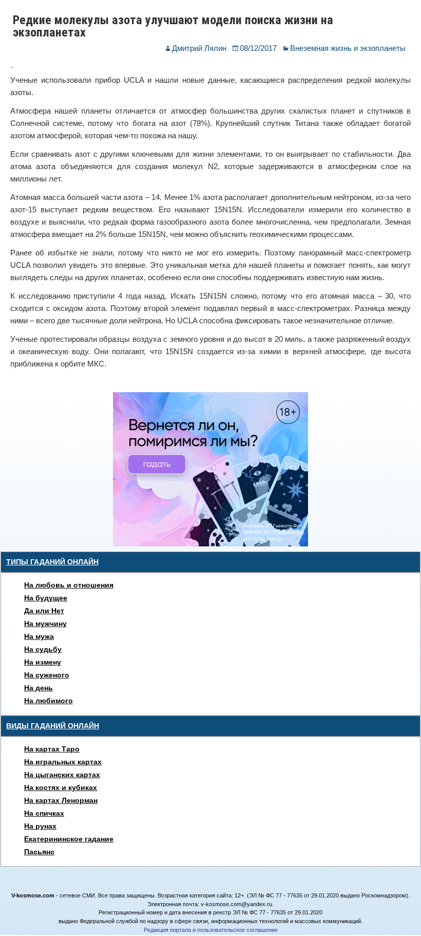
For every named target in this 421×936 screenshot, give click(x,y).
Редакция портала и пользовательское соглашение (211, 930)
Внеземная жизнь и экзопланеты (348, 48)
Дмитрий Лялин (199, 48)
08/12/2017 (258, 48)
